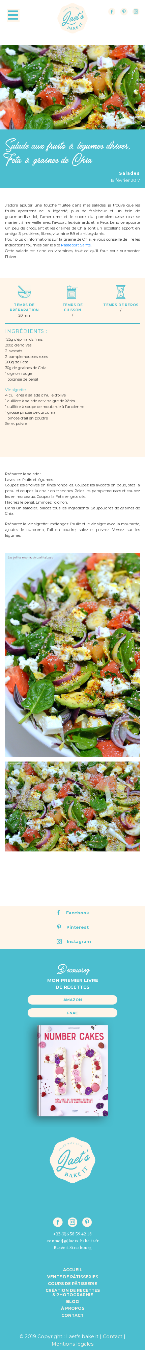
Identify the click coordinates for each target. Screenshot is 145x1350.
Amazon (72, 999)
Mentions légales (72, 1344)
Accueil (72, 1270)
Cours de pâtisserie (72, 1283)
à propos (72, 1308)
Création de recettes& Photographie (73, 1292)
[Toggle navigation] (13, 15)
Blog (72, 1301)
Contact (72, 1315)
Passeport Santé (76, 245)
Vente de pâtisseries (72, 1277)
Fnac (72, 1013)
